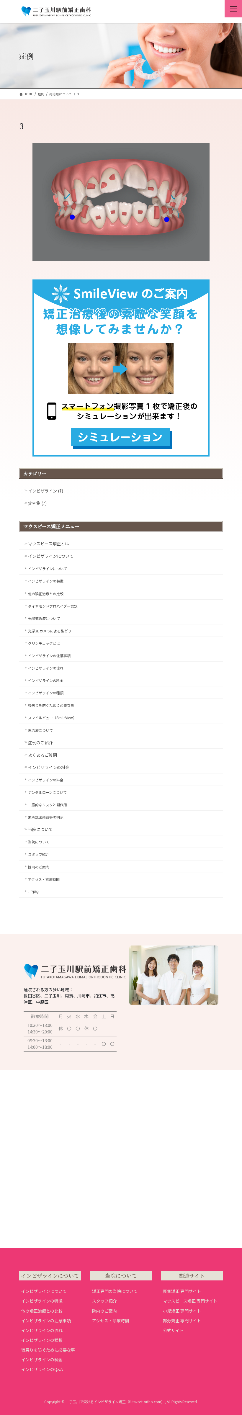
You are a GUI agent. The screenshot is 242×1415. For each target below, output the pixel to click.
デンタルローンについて (47, 792)
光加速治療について (44, 618)
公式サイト (173, 1330)
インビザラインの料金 (45, 680)
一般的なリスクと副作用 (47, 804)
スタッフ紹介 (38, 854)
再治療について (40, 730)
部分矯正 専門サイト (182, 1321)
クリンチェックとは (44, 643)
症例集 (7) (37, 503)
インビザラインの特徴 (45, 580)
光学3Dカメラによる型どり (49, 630)
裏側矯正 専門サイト (182, 1291)
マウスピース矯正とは (48, 544)
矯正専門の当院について (115, 1291)
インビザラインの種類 (45, 692)
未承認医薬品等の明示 (45, 816)
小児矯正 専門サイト (182, 1311)
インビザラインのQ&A (42, 1369)
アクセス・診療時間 (44, 879)
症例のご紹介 (40, 742)
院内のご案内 (38, 866)
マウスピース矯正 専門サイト (190, 1301)
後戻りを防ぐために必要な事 (51, 705)
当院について (40, 829)
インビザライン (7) (45, 491)
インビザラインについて (50, 556)
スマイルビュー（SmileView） (52, 717)
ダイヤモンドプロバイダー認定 (53, 605)
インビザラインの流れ (45, 667)
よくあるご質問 (42, 755)
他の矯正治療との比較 (45, 593)
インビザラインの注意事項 (49, 655)
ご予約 (33, 891)
